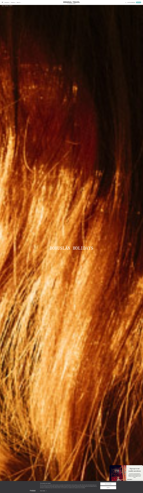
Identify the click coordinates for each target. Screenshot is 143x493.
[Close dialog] (142, 467)
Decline (108, 487)
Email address (129, 479)
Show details (42, 490)
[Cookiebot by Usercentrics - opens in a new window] (33, 491)
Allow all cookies (108, 483)
